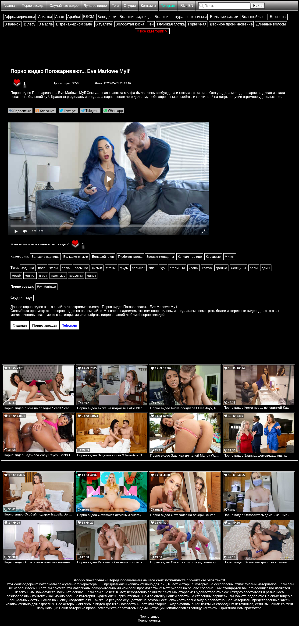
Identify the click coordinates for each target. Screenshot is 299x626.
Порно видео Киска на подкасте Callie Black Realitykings (112, 408)
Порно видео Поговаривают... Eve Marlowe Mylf (70, 71)
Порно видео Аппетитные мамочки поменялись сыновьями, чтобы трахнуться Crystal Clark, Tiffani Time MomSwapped (39, 562)
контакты (210, 608)
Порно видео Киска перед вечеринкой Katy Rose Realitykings (259, 407)
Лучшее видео (95, 5)
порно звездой (152, 315)
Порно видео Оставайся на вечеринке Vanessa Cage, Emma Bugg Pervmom (185, 515)
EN (190, 5)
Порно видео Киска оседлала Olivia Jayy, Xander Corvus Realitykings (185, 408)
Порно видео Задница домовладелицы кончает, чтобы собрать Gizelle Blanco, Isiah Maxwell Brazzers (259, 455)
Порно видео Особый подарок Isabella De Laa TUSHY (39, 514)
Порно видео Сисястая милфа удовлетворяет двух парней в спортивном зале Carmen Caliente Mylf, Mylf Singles (185, 562)
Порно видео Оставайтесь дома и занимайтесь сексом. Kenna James (259, 515)
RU (182, 5)
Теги (115, 5)
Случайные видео (64, 5)
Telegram (168, 5)
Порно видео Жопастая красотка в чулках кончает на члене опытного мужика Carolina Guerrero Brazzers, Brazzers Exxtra (259, 562)
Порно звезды (33, 5)
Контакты (148, 5)
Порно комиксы (149, 620)
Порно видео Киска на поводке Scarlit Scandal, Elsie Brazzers (39, 408)
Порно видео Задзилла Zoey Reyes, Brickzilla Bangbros (39, 455)
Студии (130, 5)
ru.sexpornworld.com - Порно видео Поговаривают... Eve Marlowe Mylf (122, 307)
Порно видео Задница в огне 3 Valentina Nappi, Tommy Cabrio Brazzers (112, 455)
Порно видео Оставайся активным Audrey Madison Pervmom (112, 515)
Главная (10, 5)
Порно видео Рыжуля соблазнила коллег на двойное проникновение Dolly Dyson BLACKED (112, 562)
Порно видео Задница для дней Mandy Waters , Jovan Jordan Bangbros (185, 455)
